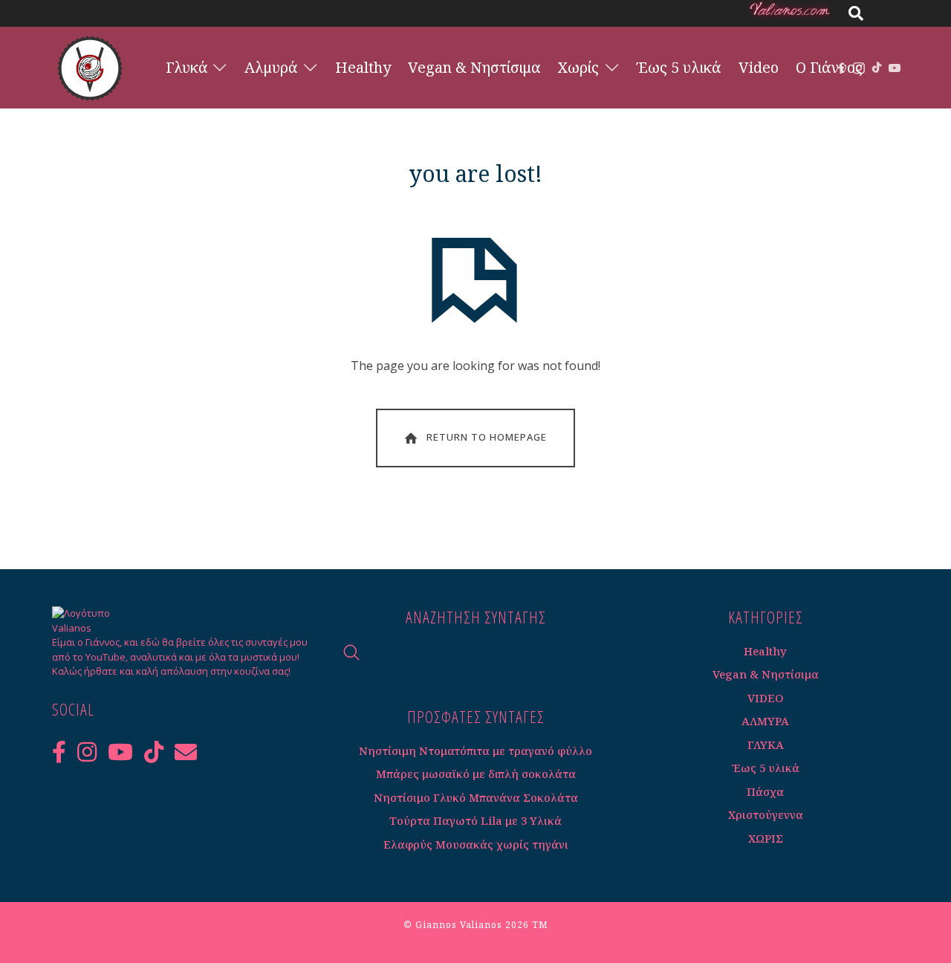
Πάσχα (765, 791)
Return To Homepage (486, 437)
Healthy (765, 650)
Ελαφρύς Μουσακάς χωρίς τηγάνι (475, 844)
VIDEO (765, 697)
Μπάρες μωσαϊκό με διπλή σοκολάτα (476, 773)
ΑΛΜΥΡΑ (765, 720)
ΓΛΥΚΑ (765, 744)
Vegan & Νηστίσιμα (766, 674)
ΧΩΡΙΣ (765, 838)
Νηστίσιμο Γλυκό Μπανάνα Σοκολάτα (476, 797)
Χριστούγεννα (765, 814)
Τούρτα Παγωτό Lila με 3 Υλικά (475, 820)
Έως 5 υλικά (765, 767)
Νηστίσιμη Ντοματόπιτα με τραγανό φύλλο (475, 750)
